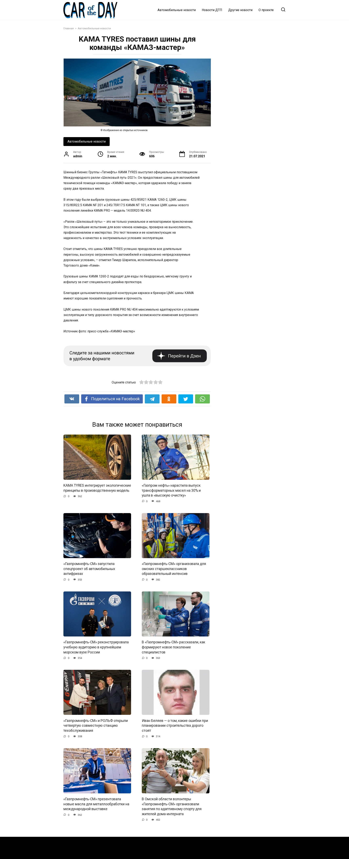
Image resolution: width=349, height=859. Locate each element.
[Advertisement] (255, 56)
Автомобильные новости (177, 10)
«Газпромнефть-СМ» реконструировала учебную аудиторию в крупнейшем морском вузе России (96, 647)
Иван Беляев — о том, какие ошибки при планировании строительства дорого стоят (175, 725)
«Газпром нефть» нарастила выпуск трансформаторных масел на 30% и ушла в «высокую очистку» (171, 490)
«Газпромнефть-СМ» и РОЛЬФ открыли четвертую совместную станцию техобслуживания (95, 725)
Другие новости (240, 10)
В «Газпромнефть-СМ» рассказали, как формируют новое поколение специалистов (173, 647)
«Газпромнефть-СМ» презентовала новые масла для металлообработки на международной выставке (96, 804)
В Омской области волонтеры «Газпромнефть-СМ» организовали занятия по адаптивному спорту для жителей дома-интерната (172, 806)
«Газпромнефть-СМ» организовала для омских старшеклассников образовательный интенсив (174, 569)
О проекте (266, 10)
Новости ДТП (212, 10)
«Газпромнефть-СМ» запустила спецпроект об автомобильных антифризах (89, 569)
